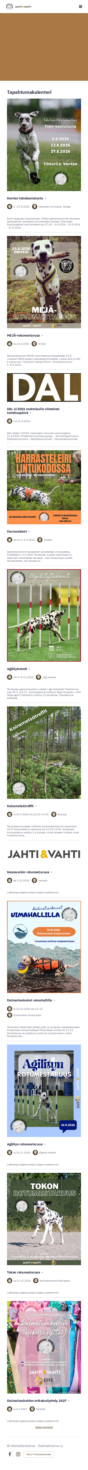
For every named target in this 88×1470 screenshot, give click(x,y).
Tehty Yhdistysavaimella (38, 1454)
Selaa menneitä (44, 1427)
